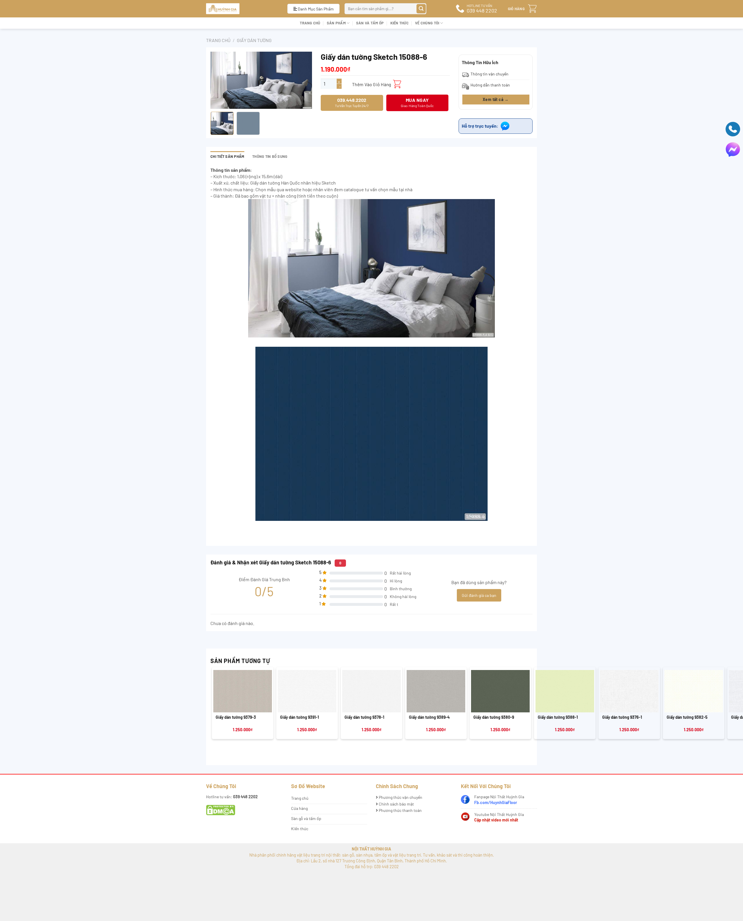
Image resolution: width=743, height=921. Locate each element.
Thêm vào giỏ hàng (371, 84)
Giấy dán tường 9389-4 (429, 717)
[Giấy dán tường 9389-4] (436, 691)
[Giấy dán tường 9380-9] (500, 691)
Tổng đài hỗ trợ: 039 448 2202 (372, 866)
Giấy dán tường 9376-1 (622, 717)
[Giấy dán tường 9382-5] (693, 691)
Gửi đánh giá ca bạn (479, 595)
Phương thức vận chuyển (400, 797)
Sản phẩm (336, 23)
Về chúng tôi (427, 23)
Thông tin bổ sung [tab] (269, 156)
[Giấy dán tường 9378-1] (371, 691)
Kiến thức (399, 23)
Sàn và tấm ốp (370, 23)
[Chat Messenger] (733, 148)
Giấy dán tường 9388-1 (558, 717)
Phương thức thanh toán (400, 810)
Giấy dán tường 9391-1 (299, 717)
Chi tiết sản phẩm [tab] (227, 156)
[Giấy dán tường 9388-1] (564, 691)
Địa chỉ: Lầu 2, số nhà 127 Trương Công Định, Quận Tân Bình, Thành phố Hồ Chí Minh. (371, 860)
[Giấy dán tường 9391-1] (307, 691)
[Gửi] (421, 9)
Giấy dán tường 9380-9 (493, 717)
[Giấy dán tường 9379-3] (242, 691)
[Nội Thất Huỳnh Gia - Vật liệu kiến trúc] (242, 8)
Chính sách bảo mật (396, 803)
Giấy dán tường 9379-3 (236, 717)
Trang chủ (310, 23)
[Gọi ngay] (733, 128)
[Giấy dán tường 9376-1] (629, 691)
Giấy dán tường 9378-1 (364, 717)
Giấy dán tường (254, 40)
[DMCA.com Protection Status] (220, 809)
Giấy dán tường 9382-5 (687, 717)
